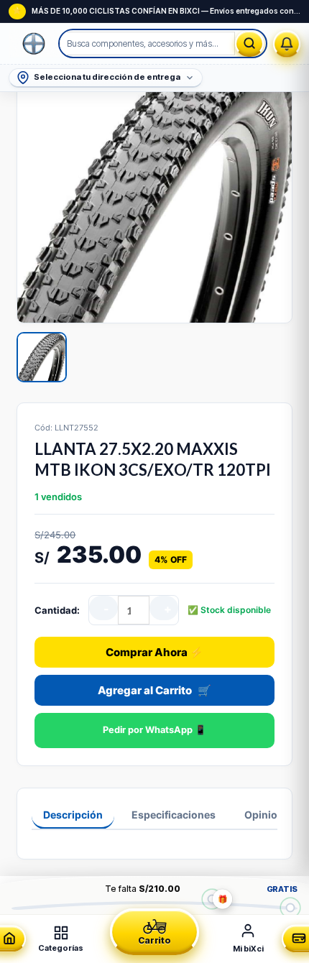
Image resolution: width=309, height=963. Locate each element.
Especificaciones (174, 814)
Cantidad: (57, 610)
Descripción (73, 814)
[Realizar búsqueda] (249, 43)
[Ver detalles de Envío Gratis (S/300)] (290, 907)
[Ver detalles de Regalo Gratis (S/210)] (211, 898)
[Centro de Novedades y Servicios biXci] (286, 43)
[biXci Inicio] (34, 43)
